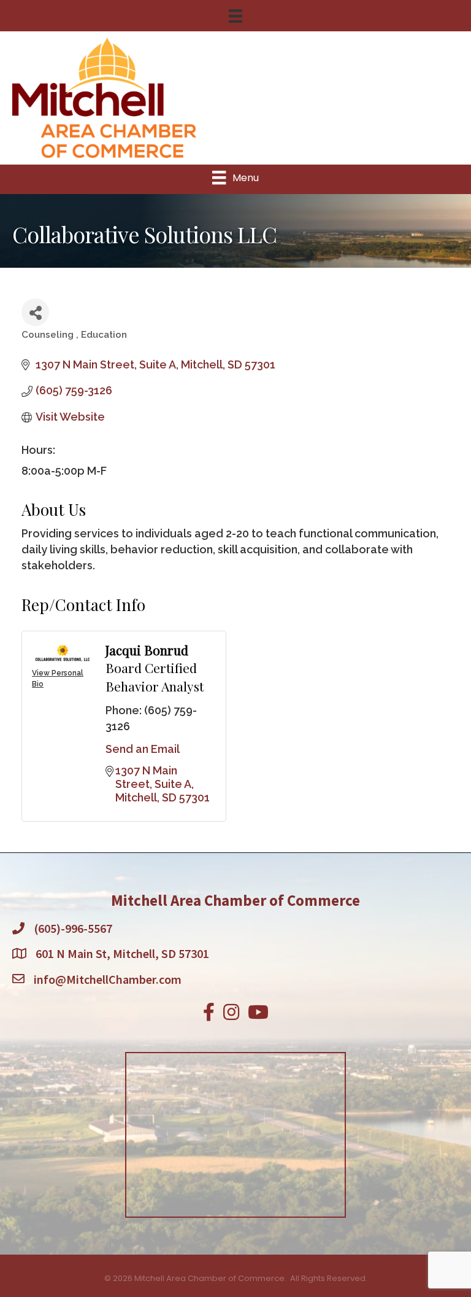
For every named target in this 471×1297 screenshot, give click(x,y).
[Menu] (235, 16)
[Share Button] (35, 312)
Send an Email (142, 748)
